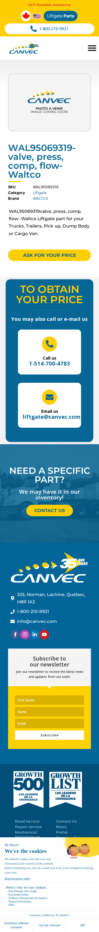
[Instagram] (25, 634)
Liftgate (60, 16)
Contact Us (66, 821)
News (61, 827)
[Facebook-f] (15, 634)
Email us (49, 411)
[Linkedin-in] (34, 634)
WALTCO (40, 198)
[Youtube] (44, 634)
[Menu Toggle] (92, 48)
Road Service (27, 821)
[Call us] (49, 344)
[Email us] (49, 397)
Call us (49, 358)
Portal (62, 832)
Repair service (28, 827)
